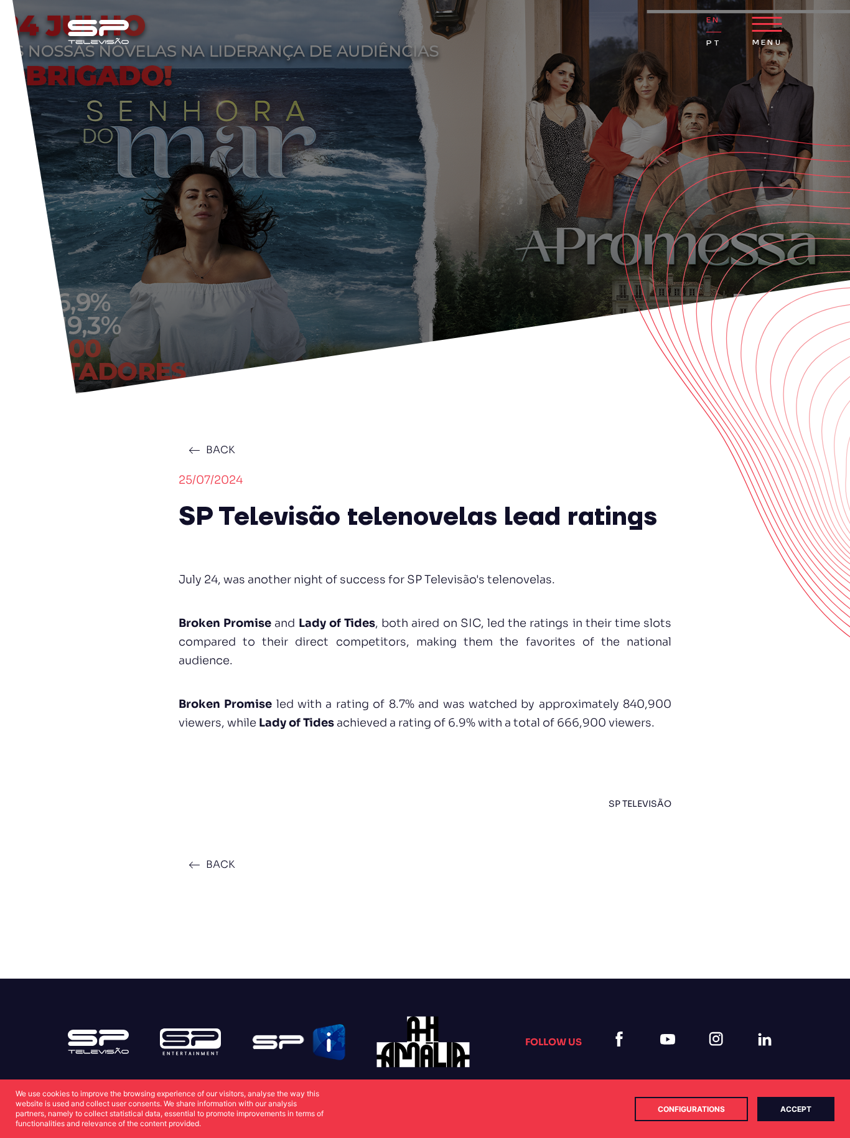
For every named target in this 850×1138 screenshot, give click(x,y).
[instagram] (719, 1054)
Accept (795, 1109)
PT (713, 43)
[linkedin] (767, 1054)
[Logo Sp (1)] (98, 32)
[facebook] (622, 1054)
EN (713, 20)
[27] (423, 1042)
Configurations (691, 1109)
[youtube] (670, 1054)
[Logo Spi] (298, 1042)
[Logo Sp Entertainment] (190, 1041)
